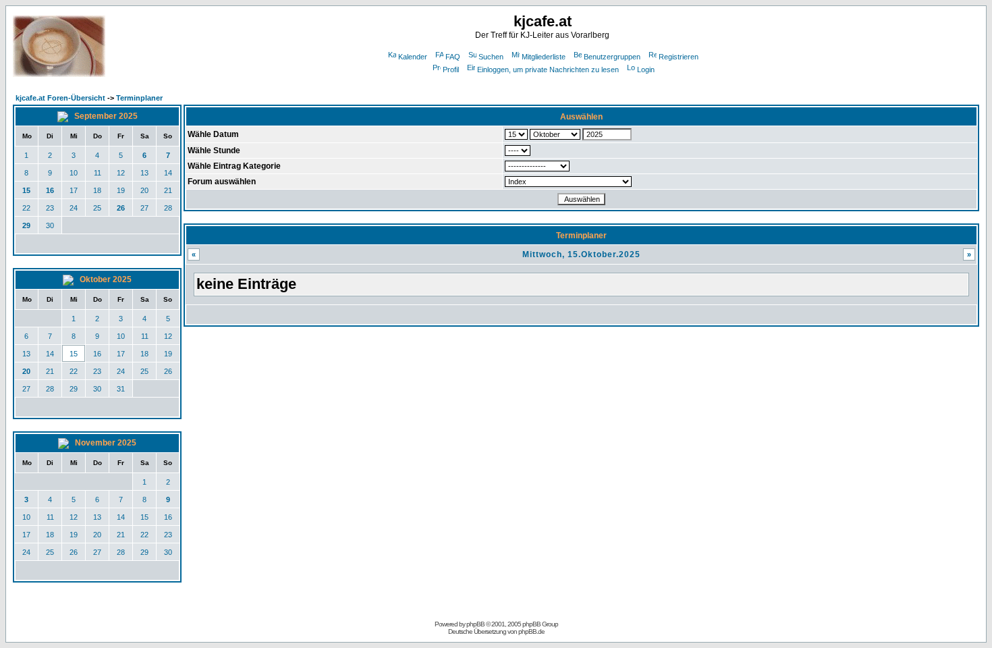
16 (50, 190)
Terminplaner (139, 98)
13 (144, 173)
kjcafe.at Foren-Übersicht (60, 98)
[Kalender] (63, 116)
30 (50, 225)
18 (97, 190)
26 (121, 208)
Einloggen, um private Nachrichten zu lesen (548, 69)
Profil (451, 69)
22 (26, 208)
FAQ (452, 57)
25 (97, 208)
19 (121, 190)
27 (144, 208)
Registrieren (678, 57)
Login (646, 69)
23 (50, 208)
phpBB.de (531, 631)
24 (74, 208)
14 (168, 173)
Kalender (412, 57)
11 (97, 173)
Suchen (490, 57)
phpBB (475, 624)
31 (121, 389)
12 (121, 173)
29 (26, 225)
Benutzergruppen (612, 57)
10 (74, 173)
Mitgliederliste (544, 57)
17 (74, 190)
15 (26, 190)
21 (168, 190)
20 (144, 190)
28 (168, 208)
